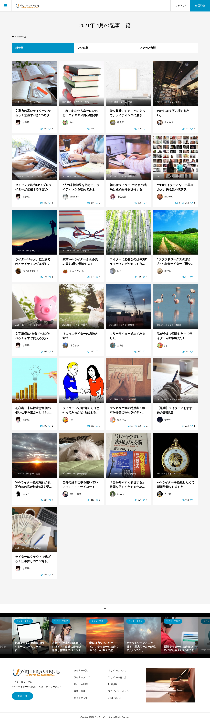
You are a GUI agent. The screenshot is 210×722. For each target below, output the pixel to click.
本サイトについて (117, 670)
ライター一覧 (81, 670)
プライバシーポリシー (119, 691)
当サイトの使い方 (117, 677)
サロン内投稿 (81, 684)
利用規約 (112, 684)
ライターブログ (82, 677)
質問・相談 (79, 691)
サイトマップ (81, 698)
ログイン (180, 5)
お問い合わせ (115, 698)
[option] (30, 635)
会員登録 (200, 5)
